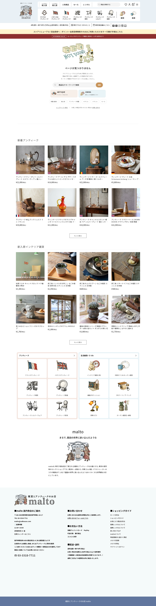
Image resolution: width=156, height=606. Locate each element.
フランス (94, 101)
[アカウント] (129, 4)
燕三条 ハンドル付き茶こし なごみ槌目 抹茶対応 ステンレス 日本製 (61, 284)
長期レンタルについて (117, 528)
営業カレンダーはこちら (22, 534)
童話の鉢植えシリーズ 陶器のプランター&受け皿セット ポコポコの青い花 (94, 327)
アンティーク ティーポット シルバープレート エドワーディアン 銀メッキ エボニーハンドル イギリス (29, 178)
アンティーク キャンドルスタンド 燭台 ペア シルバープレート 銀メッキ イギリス (94, 220)
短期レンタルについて (117, 524)
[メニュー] (137, 4)
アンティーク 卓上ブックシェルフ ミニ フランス (29, 220)
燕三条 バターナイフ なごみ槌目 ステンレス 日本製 (125, 284)
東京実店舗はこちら (102, 25)
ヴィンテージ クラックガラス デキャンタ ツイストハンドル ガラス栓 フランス (62, 220)
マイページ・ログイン (117, 547)
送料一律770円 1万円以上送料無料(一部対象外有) (50, 25)
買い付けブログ (115, 531)
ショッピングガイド (117, 518)
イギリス (85, 101)
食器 (133, 18)
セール (103, 101)
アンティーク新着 (74, 101)
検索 (99, 85)
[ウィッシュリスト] (126, 4)
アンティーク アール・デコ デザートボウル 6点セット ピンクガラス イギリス (62, 178)
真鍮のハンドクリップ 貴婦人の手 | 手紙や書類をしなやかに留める (125, 327)
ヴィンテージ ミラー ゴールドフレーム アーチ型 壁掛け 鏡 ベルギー (93, 178)
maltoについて (115, 534)
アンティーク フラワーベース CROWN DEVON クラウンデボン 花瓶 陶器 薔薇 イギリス (125, 220)
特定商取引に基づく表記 (118, 537)
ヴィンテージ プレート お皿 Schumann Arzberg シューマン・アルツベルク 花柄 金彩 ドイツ (124, 178)
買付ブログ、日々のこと (81, 25)
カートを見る (114, 515)
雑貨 (122, 18)
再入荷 (63, 101)
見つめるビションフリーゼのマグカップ (30, 327)
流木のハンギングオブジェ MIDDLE (61, 326)
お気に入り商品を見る (117, 521)
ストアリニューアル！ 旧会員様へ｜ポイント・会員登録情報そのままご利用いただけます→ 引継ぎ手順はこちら (78, 31)
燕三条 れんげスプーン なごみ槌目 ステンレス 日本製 (93, 284)
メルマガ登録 (114, 540)
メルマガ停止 (114, 544)
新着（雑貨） (54, 101)
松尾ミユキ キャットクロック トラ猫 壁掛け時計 (30, 284)
